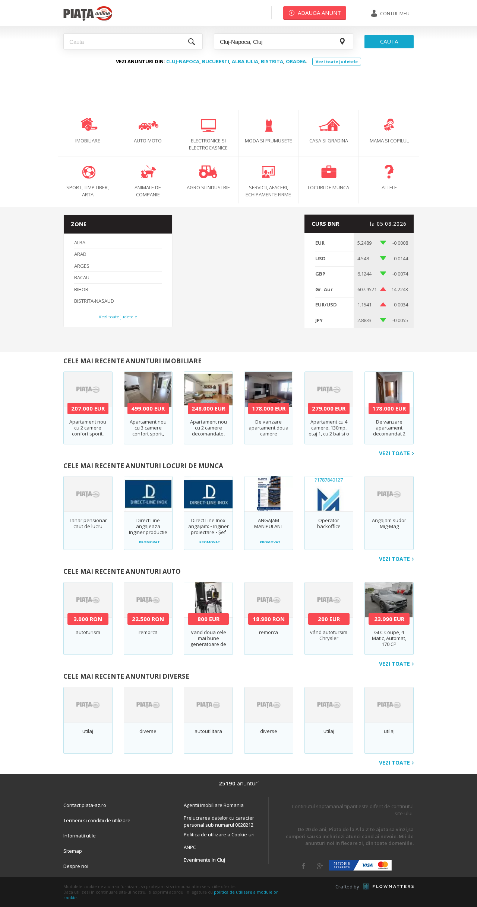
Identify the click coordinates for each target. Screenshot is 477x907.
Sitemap (72, 851)
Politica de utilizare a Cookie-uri (219, 834)
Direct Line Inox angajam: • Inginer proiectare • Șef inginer (208, 529)
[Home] (87, 20)
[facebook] (303, 866)
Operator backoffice (329, 523)
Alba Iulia (245, 61)
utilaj (87, 731)
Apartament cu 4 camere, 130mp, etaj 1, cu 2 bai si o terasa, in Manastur (329, 433)
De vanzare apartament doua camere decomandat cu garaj (268, 433)
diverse (148, 731)
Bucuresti (215, 61)
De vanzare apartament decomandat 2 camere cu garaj (389, 431)
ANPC (190, 847)
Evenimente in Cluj (204, 859)
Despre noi (75, 866)
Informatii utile (79, 835)
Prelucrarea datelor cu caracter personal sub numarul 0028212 (219, 821)
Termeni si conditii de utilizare (96, 820)
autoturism (88, 632)
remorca (148, 632)
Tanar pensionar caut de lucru (88, 523)
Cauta (389, 41)
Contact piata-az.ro (84, 805)
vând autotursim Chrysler (328, 635)
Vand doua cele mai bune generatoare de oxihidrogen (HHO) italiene (208, 644)
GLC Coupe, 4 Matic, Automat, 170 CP (389, 638)
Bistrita (272, 61)
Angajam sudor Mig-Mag (389, 523)
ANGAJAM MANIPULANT (268, 523)
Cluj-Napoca (182, 61)
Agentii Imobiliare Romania (214, 805)
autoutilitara (208, 731)
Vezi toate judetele (337, 61)
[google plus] (320, 866)
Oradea (296, 61)
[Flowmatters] (388, 887)
